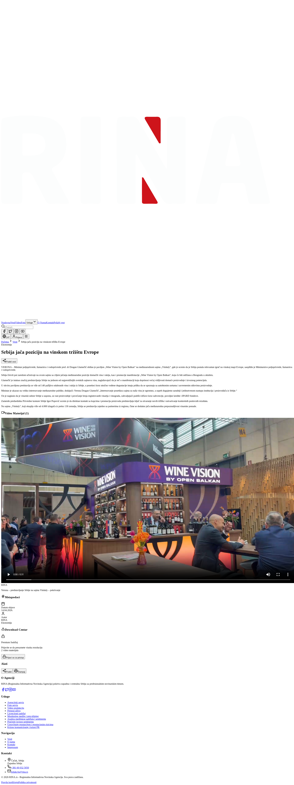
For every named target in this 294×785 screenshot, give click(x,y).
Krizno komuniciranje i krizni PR (23, 727)
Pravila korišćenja (9, 782)
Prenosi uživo (14, 710)
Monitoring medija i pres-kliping (23, 716)
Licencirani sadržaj (16, 713)
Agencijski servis (15, 702)
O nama (11, 741)
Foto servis (12, 705)
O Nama (42, 322)
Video (18, 322)
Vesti (12, 322)
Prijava (19, 337)
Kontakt (50, 322)
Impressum (12, 747)
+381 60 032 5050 (20, 767)
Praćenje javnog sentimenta (20, 721)
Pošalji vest (59, 322)
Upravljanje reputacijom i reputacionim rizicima (30, 724)
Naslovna (5, 322)
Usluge (30, 323)
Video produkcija (15, 708)
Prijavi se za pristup (15, 657)
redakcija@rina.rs (19, 772)
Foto (23, 322)
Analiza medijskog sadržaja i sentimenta (26, 719)
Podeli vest (11, 362)
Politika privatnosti (27, 782)
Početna (5, 342)
